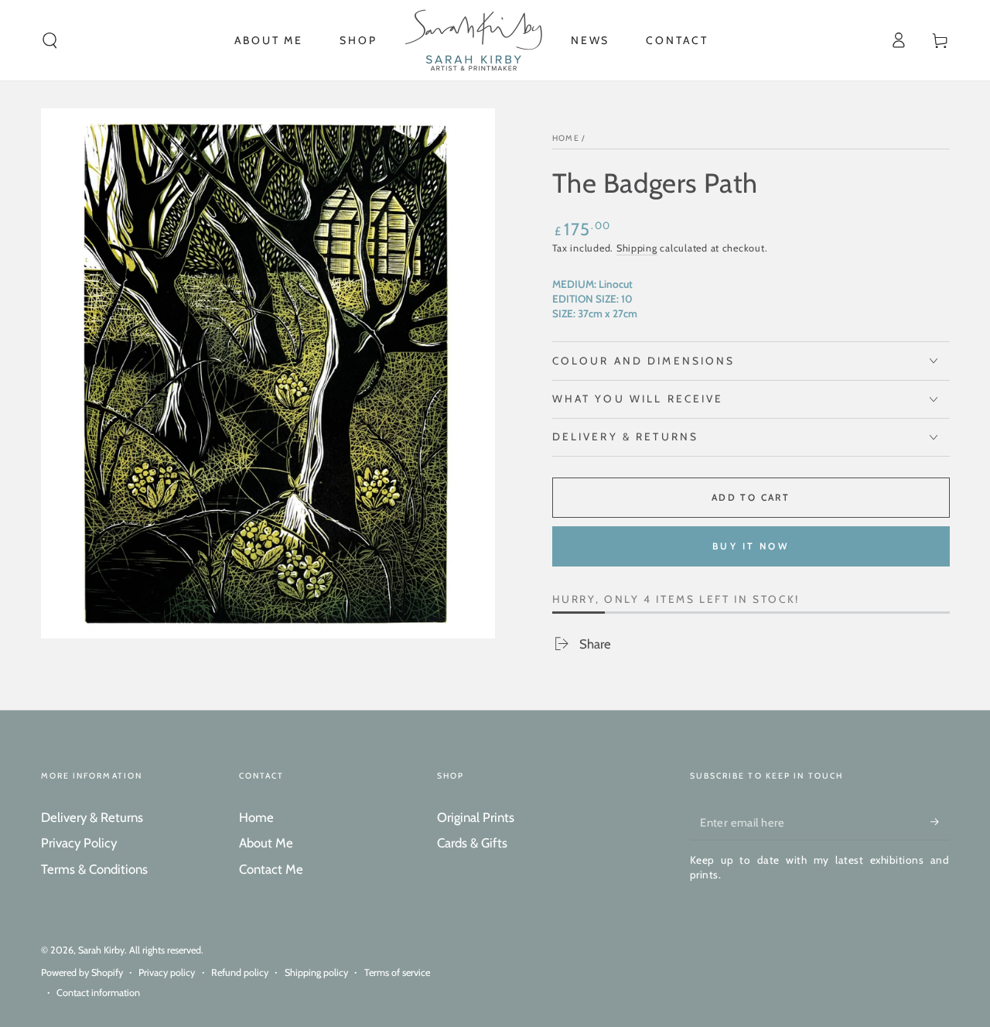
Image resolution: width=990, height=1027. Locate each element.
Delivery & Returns (92, 817)
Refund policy (239, 972)
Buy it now (750, 546)
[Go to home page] (473, 40)
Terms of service (397, 972)
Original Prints (475, 817)
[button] (50, 40)
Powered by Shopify (82, 972)
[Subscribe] (939, 822)
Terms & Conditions (94, 869)
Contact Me (271, 869)
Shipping (636, 248)
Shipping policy (316, 972)
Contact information (98, 992)
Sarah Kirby (101, 950)
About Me (266, 843)
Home (565, 138)
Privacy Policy (79, 843)
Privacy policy (166, 972)
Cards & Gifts (472, 843)
